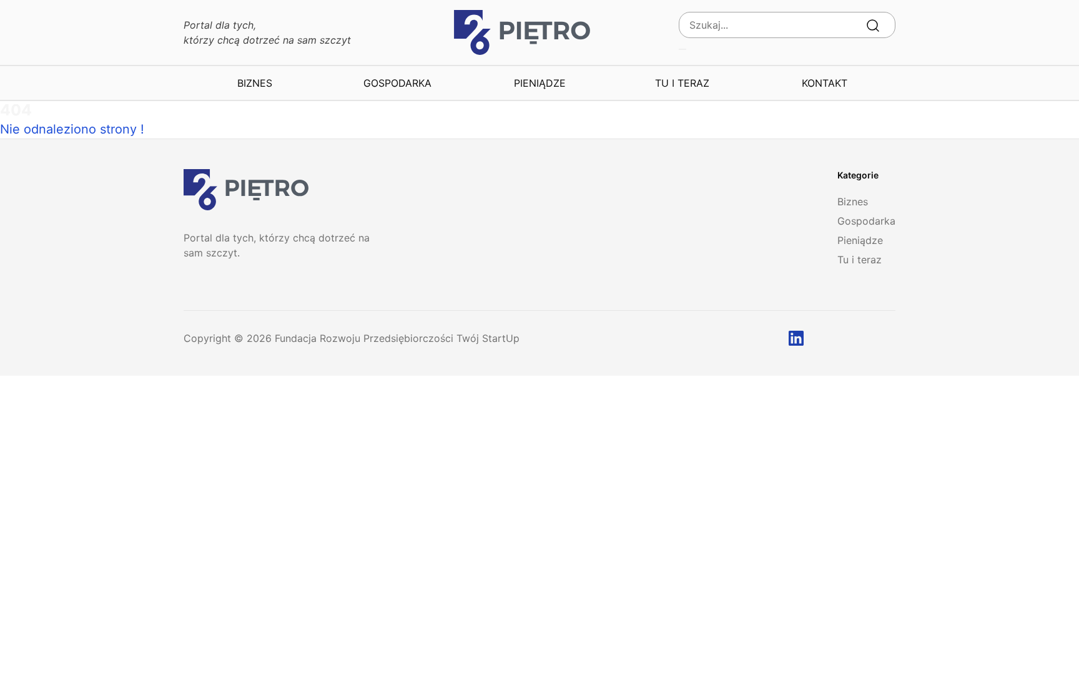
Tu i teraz (682, 83)
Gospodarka (397, 83)
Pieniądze (540, 83)
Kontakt (824, 83)
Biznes (254, 83)
